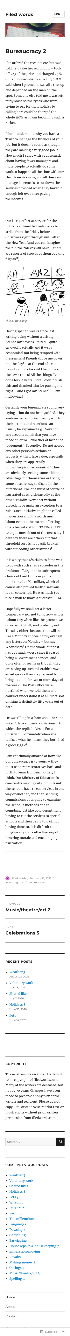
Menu (58, 14)
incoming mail (14, 882)
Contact (11, 1316)
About (10, 1307)
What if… (16, 1202)
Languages (17, 1224)
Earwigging (18, 1240)
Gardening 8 (18, 1235)
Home (10, 1297)
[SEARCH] (60, 1142)
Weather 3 (17, 972)
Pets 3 (13, 1015)
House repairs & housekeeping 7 (34, 1246)
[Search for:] (31, 1142)
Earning (15, 1213)
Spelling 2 (17, 1279)
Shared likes (18, 994)
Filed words (19, 14)
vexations (39, 882)
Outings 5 (16, 1268)
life (30, 882)
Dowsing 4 (17, 1230)
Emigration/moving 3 (26, 1251)
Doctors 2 (16, 1208)
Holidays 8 (17, 1004)
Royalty (15, 1257)
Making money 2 (22, 1262)
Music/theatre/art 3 (24, 1273)
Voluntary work (21, 983)
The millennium (21, 1219)
